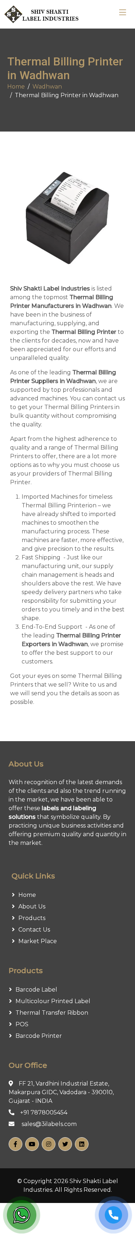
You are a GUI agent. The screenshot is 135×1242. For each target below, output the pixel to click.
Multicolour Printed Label (52, 1001)
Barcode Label (36, 989)
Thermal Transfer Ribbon (51, 1012)
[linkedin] (82, 1144)
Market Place (37, 941)
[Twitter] (65, 1144)
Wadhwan (47, 86)
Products (31, 918)
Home (16, 86)
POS (21, 1024)
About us (31, 906)
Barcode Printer (38, 1035)
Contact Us (34, 929)
